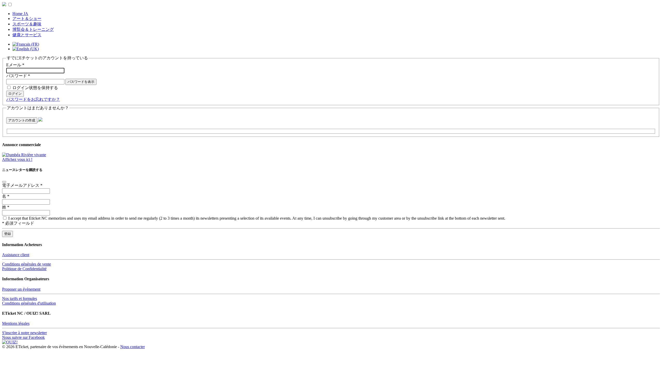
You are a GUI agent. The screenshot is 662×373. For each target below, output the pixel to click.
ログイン (15, 94)
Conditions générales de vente (26, 264)
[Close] (4, 182)
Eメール (15, 65)
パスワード (18, 76)
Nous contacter (132, 347)
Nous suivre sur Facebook (23, 337)
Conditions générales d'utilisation (29, 303)
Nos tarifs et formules (19, 298)
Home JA (20, 13)
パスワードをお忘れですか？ (33, 99)
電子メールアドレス (22, 185)
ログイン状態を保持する (35, 87)
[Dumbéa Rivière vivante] (24, 155)
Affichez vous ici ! (17, 159)
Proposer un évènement (21, 289)
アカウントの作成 (21, 120)
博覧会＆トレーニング (33, 29)
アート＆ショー (26, 18)
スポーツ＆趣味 (26, 24)
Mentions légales (15, 323)
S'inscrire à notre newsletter (24, 333)
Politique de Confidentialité (24, 269)
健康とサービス (26, 35)
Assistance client (15, 255)
